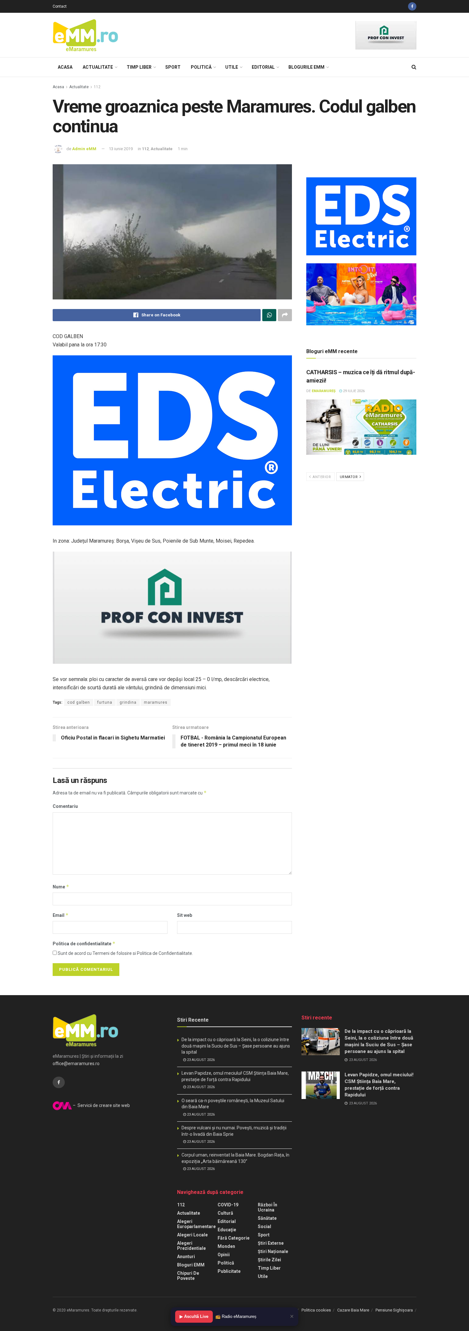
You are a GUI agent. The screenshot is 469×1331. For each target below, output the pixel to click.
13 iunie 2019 (121, 148)
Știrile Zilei (269, 1259)
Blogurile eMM (306, 67)
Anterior (321, 477)
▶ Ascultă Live (194, 1316)
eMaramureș (324, 391)
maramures (156, 702)
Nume (61, 887)
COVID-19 (228, 1204)
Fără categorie (233, 1238)
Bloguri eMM (191, 1264)
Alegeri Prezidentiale (191, 1246)
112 (97, 87)
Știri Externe (271, 1243)
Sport (173, 67)
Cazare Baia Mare (353, 1310)
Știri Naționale (273, 1251)
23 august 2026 (200, 1060)
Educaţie (227, 1229)
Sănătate (267, 1218)
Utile (231, 67)
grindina (128, 702)
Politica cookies (316, 1310)
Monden (226, 1246)
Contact (60, 6)
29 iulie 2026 (353, 391)
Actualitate (98, 67)
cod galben (78, 702)
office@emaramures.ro (76, 1063)
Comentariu (65, 806)
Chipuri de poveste (188, 1276)
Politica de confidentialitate (84, 943)
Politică (201, 67)
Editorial (263, 67)
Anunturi (186, 1256)
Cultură (225, 1213)
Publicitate (229, 1271)
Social (264, 1226)
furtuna (104, 702)
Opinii (224, 1254)
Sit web (184, 915)
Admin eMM (84, 148)
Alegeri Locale (192, 1234)
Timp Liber (139, 67)
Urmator (349, 477)
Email (61, 915)
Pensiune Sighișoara (394, 1310)
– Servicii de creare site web (101, 1105)
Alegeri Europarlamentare (196, 1224)
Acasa (65, 67)
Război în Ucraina (267, 1207)
